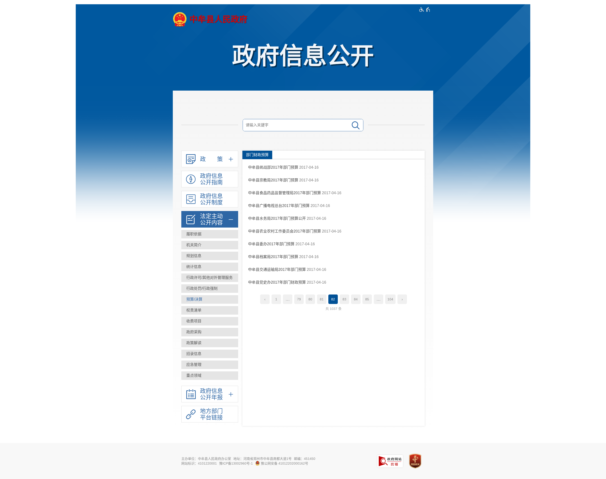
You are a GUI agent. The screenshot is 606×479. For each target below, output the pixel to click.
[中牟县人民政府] (210, 19)
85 (367, 299)
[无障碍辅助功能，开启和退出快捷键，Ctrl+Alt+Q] (425, 9)
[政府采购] (209, 332)
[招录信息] (209, 354)
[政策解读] (209, 343)
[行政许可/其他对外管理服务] (209, 277)
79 (299, 299)
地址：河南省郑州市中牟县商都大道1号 (262, 458)
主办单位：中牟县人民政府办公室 (206, 458)
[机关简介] (209, 245)
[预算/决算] (209, 299)
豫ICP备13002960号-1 (236, 463)
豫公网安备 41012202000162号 (284, 463)
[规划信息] (209, 256)
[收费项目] (209, 321)
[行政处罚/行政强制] (209, 288)
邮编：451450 (304, 458)
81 (322, 299)
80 (310, 299)
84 (356, 299)
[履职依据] (209, 234)
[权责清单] (209, 310)
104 (390, 299)
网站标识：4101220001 (199, 463)
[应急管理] (209, 364)
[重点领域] (209, 375)
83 (344, 299)
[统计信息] (209, 267)
